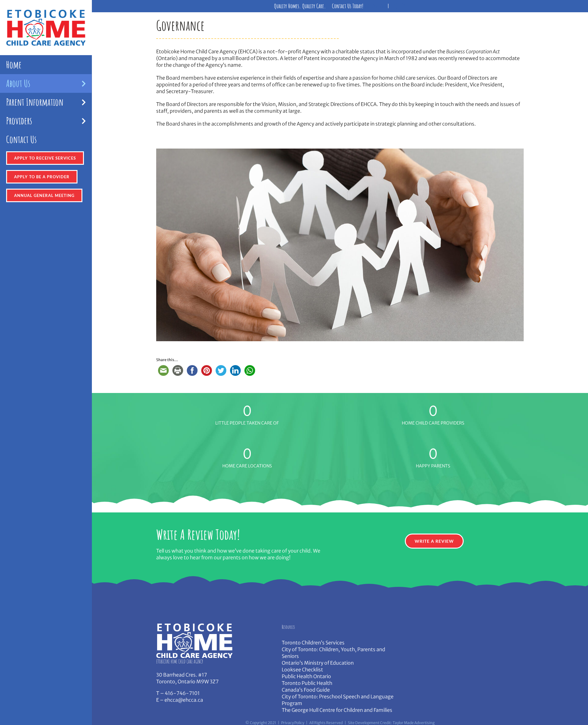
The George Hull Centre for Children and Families (337, 710)
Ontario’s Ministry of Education (318, 663)
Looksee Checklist (302, 669)
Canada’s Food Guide (306, 690)
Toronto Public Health (307, 683)
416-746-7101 (375, 6)
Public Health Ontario (306, 676)
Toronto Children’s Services (313, 643)
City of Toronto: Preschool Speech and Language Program (338, 699)
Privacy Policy (292, 722)
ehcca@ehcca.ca (183, 700)
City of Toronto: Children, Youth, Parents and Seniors (333, 652)
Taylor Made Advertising (414, 722)
